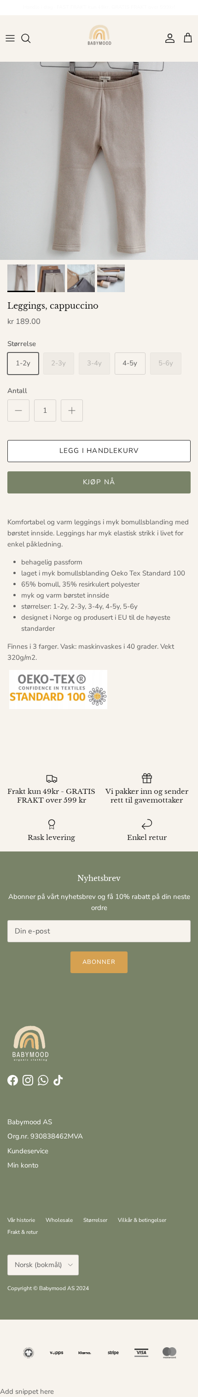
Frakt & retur (22, 1232)
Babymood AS (29, 1122)
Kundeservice (27, 1151)
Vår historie (21, 1220)
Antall (17, 390)
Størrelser (95, 1220)
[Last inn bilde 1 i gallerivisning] (99, 161)
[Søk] (30, 38)
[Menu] (10, 38)
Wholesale (59, 1220)
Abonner (99, 962)
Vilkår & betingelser (142, 1220)
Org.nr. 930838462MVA (45, 1136)
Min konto (22, 1165)
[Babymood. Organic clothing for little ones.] (99, 38)
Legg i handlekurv (99, 450)
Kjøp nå (99, 482)
